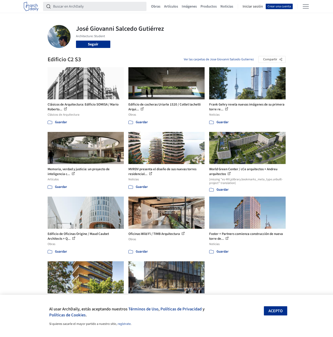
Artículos (171, 6)
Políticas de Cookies (67, 315)
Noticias (226, 6)
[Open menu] (305, 6)
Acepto (275, 311)
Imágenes (189, 6)
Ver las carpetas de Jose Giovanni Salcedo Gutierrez (219, 59)
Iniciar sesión (253, 6)
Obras (155, 6)
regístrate (124, 324)
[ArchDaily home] (31, 6)
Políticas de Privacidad (181, 309)
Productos (208, 6)
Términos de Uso (143, 309)
